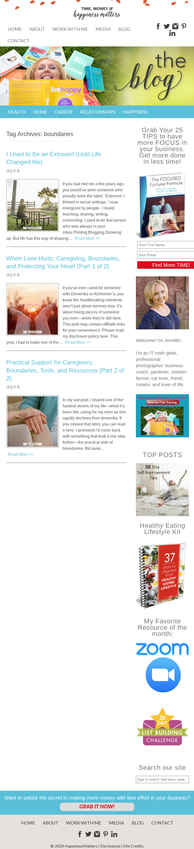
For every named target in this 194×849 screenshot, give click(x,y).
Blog (124, 29)
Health (17, 112)
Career (63, 112)
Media (103, 29)
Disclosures (110, 845)
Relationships (97, 112)
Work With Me (70, 29)
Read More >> (87, 238)
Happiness (135, 112)
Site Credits (133, 845)
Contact (19, 40)
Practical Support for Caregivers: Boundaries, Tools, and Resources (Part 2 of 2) (65, 370)
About (37, 29)
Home (15, 29)
